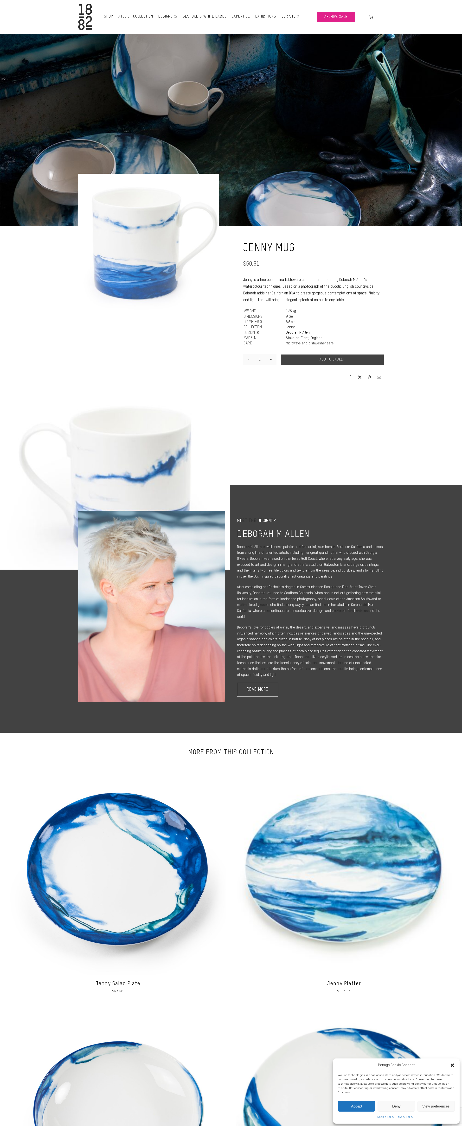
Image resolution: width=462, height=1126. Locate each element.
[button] (452, 1065)
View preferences (436, 1106)
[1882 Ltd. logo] (85, 5)
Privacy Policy (405, 1117)
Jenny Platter (344, 983)
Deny (396, 1106)
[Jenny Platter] (344, 763)
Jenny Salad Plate (118, 983)
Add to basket (332, 359)
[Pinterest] (369, 377)
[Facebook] (350, 377)
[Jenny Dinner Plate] (344, 1008)
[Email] (379, 377)
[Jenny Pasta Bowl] (118, 1008)
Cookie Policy (385, 1117)
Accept (356, 1106)
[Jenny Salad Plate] (118, 763)
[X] (360, 377)
